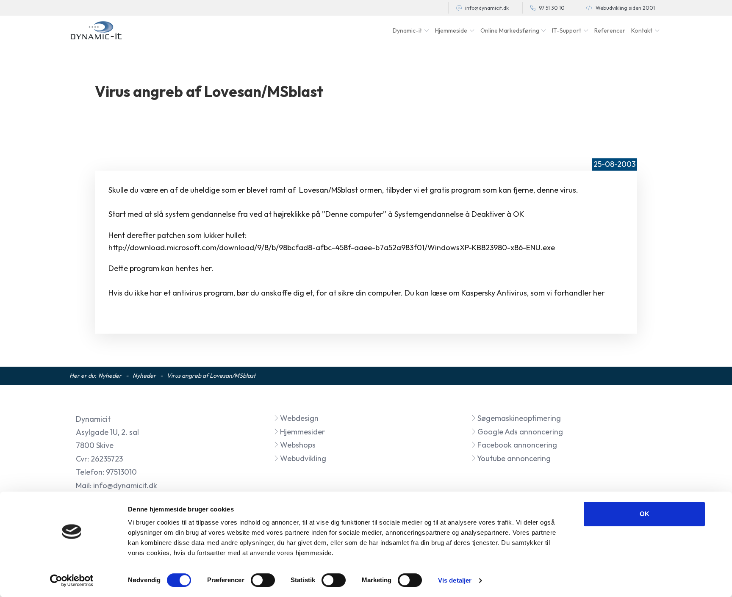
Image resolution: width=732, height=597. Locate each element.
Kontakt (641, 30)
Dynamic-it (407, 30)
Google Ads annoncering (519, 432)
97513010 (121, 472)
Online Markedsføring (509, 30)
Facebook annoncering (516, 445)
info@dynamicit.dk (487, 8)
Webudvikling (302, 458)
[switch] (263, 580)
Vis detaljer (454, 580)
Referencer (609, 30)
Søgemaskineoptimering (518, 418)
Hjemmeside (451, 30)
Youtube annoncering (513, 458)
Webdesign (298, 418)
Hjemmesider (301, 432)
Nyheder (110, 375)
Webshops (297, 445)
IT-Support (566, 30)
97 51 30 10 (552, 8)
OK (644, 513)
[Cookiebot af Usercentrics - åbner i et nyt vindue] (72, 580)
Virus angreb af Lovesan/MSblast (211, 375)
